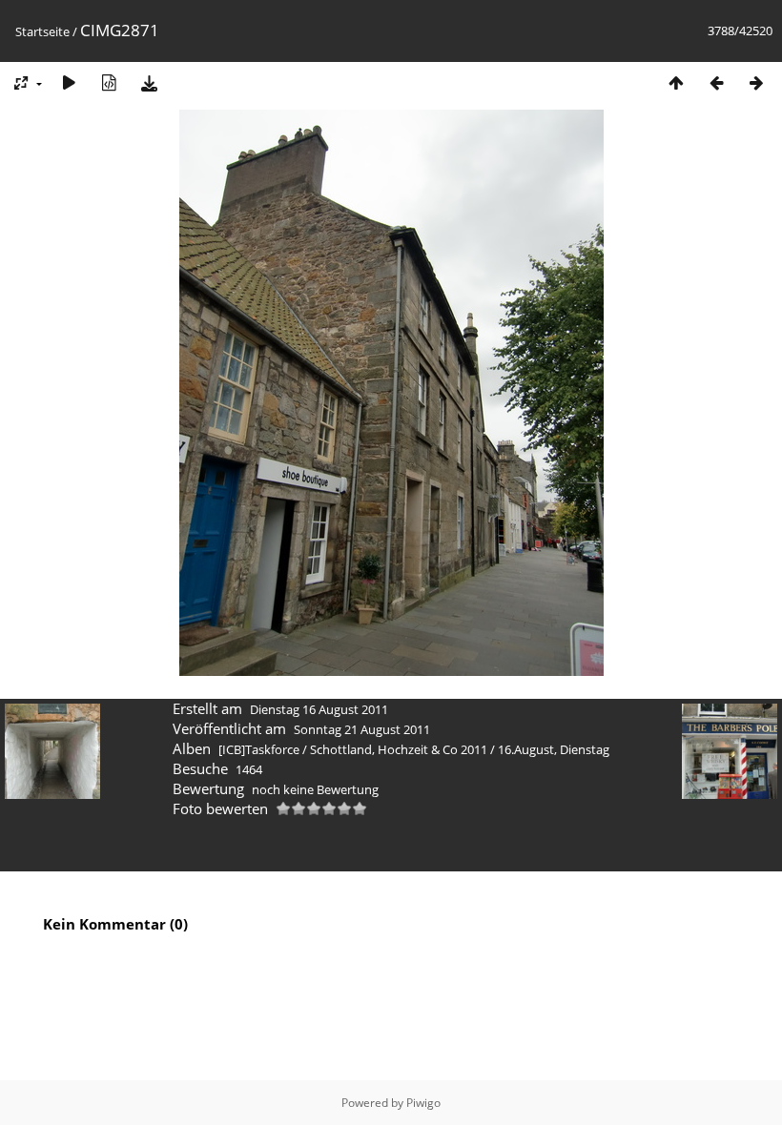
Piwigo (423, 1102)
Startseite (42, 31)
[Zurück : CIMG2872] (716, 82)
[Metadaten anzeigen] (109, 82)
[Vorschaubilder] (676, 82)
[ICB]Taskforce (258, 749)
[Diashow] (69, 82)
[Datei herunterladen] (149, 82)
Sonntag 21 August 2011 (362, 729)
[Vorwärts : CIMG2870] (756, 82)
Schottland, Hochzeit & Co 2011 (398, 749)
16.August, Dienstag (553, 749)
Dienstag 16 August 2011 (319, 709)
